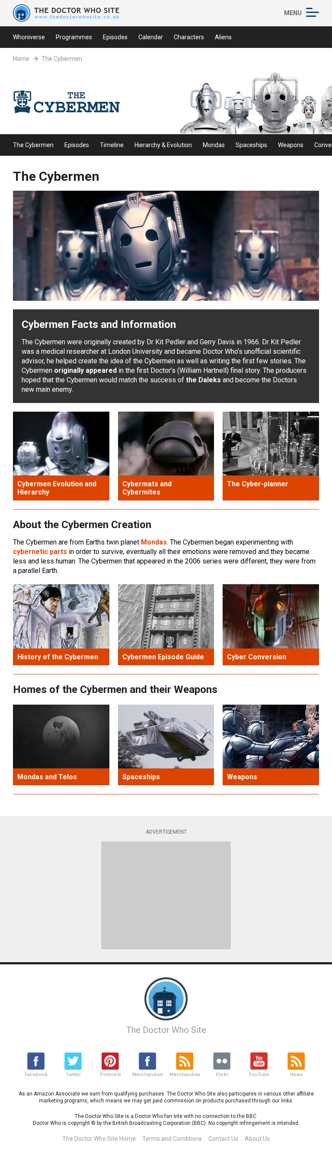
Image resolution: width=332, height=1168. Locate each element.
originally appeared (85, 370)
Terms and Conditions (172, 1138)
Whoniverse (29, 37)
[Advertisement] (166, 895)
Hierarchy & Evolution (163, 145)
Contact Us (223, 1138)
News (296, 1074)
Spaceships (251, 145)
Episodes (115, 37)
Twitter (73, 1074)
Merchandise (147, 1074)
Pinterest (110, 1074)
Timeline (112, 145)
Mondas (214, 145)
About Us (257, 1138)
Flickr (222, 1074)
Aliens (223, 37)
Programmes (74, 37)
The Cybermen (62, 59)
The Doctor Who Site (166, 1030)
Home (21, 59)
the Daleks (203, 380)
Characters (189, 37)
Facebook (36, 1074)
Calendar (150, 37)
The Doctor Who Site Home (99, 1138)
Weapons (290, 145)
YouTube (259, 1074)
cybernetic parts (40, 552)
